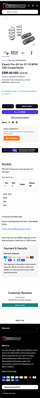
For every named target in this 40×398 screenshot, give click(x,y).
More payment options (20, 117)
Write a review (20, 305)
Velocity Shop (11, 393)
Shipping (5, 77)
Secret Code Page (9, 371)
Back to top (20, 320)
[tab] (6, 164)
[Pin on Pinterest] (17, 122)
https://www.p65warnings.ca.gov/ (16, 229)
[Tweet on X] (9, 122)
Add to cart (27, 106)
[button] (33, 5)
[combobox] (20, 12)
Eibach (4, 60)
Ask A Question (11, 138)
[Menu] (37, 5)
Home (3, 18)
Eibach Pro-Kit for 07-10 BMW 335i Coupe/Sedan (22, 18)
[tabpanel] (20, 188)
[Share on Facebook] (13, 122)
